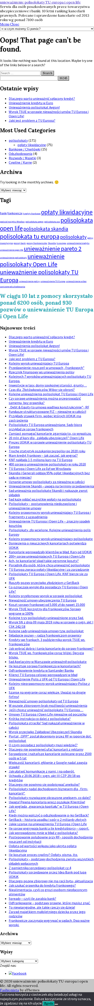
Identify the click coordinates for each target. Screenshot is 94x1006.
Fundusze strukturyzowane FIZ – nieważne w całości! (47, 411)
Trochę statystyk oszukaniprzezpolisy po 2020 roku (47, 451)
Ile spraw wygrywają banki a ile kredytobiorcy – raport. (49, 828)
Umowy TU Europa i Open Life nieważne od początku (48, 714)
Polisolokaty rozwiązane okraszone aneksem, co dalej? (50, 797)
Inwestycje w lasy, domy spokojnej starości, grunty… (48, 385)
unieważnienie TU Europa (52, 281)
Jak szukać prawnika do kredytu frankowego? (42, 885)
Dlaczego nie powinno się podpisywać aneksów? (44, 784)
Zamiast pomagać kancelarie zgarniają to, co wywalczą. (50, 433)
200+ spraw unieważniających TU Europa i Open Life (47, 556)
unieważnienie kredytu (78, 243)
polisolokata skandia (45, 229)
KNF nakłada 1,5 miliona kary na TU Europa (40, 460)
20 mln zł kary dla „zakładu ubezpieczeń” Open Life (46, 438)
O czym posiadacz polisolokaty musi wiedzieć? (43, 745)
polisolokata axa (52, 221)
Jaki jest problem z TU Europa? (32, 120)
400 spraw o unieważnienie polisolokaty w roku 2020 (47, 464)
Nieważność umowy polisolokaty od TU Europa (43, 701)
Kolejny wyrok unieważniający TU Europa (39, 363)
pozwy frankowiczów (36, 243)
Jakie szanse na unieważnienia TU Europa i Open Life (48, 824)
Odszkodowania (20, 153)
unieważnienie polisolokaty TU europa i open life (40, 2)
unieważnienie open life (11, 250)
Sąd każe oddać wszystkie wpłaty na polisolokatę (45, 499)
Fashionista (9, 990)
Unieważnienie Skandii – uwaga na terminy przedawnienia (51, 486)
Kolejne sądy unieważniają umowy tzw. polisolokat (46, 631)
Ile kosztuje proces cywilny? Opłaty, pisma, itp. (43, 854)
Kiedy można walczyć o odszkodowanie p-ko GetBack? (49, 815)
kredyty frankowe (31, 213)
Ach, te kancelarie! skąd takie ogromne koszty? (44, 560)
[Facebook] (17, 973)
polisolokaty (18, 140)
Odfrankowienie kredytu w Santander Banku (41, 670)
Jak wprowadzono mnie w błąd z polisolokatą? (43, 833)
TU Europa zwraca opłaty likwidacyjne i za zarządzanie (49, 569)
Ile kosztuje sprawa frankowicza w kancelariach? (45, 666)
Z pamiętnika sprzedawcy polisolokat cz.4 (40, 868)
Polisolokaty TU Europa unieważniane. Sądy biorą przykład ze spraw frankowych (45, 426)
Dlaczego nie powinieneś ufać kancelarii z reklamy (46, 749)
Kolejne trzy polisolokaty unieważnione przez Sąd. (46, 618)
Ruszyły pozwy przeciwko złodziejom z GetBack (44, 582)
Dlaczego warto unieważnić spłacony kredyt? (42, 98)
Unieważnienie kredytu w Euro (31, 103)
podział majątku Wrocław (12, 221)
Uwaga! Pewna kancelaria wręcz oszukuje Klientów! (47, 802)
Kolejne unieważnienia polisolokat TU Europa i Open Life (51, 394)
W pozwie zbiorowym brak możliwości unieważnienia (48, 705)
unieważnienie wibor (76, 281)
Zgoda (48, 1003)
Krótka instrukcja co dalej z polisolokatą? (40, 718)
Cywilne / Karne (20, 162)
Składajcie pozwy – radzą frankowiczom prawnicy (45, 635)
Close (14, 24)
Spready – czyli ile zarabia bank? (32, 898)
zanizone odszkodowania (12, 286)
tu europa (61, 243)
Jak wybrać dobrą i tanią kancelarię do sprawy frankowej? (51, 648)
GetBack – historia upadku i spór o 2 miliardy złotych (47, 819)
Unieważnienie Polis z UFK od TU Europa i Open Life (47, 679)
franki (3, 213)
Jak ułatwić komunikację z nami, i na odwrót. (42, 771)
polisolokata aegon (34, 221)
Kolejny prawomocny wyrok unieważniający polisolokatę (51, 539)
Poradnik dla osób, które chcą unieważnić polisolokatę (49, 565)
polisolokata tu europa (29, 236)
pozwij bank (20, 243)
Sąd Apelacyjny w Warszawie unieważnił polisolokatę (48, 661)
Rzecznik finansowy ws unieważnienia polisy (41, 372)
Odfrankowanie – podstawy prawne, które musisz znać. (49, 903)
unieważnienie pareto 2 (53, 248)
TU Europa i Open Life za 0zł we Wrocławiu (40, 468)
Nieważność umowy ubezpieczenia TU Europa (42, 600)
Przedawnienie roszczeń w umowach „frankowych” (46, 367)
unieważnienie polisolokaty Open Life (32, 260)
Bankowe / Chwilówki (24, 149)
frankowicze (15, 213)
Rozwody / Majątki (22, 158)
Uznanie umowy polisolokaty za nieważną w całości (47, 482)
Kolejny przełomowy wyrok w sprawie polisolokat (45, 596)
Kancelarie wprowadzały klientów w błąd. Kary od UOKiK (50, 552)
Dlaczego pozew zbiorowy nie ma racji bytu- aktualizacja (51, 881)
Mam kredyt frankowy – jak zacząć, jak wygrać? (43, 455)
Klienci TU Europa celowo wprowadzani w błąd (43, 675)
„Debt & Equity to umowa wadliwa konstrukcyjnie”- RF (49, 407)
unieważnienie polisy (29, 281)
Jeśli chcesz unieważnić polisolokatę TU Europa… (46, 710)
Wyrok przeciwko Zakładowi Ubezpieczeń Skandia (45, 732)
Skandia (52, 243)
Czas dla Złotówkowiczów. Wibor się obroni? (42, 389)
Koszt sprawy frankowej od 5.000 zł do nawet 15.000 (47, 604)
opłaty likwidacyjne (31, 145)
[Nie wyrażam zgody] (56, 1004)
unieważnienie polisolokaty (13, 257)
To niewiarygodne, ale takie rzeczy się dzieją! (42, 907)
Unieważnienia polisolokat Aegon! (34, 107)
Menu (4, 24)
